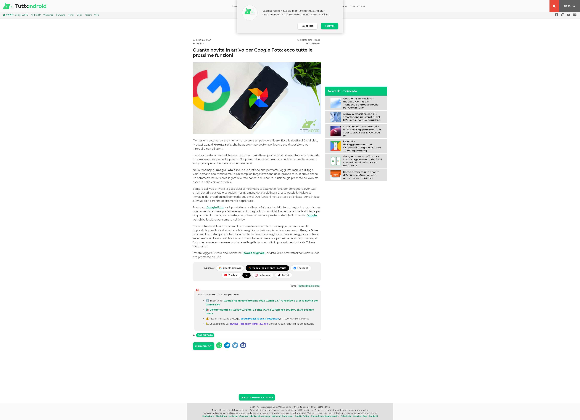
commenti (314, 43)
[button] (358, 7)
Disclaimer (221, 416)
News (235, 6)
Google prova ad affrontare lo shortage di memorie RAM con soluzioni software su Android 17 (362, 161)
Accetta (329, 26)
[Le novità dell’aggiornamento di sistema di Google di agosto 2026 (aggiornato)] (335, 145)
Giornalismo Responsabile (325, 416)
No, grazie (307, 26)
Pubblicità (346, 416)
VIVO (96, 15)
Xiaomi (88, 15)
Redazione (208, 416)
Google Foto (215, 207)
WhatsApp (48, 15)
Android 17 (36, 15)
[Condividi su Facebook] (243, 345)
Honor (71, 15)
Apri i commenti (203, 346)
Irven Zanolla (203, 40)
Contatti (373, 416)
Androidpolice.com (309, 285)
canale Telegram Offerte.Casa (249, 323)
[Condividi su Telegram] (227, 345)
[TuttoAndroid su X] (246, 275)
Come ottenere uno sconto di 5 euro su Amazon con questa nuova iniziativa (361, 174)
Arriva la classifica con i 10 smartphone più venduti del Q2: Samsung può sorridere (361, 117)
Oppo (79, 15)
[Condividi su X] (235, 345)
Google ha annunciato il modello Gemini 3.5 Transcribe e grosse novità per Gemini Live (361, 103)
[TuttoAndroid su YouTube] (568, 15)
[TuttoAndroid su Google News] (574, 15)
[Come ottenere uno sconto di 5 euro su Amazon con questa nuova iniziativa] (335, 174)
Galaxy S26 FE (21, 15)
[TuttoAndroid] (25, 6)
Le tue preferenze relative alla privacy (249, 416)
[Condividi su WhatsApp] (219, 345)
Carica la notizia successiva (257, 397)
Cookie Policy (302, 416)
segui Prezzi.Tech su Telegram (260, 318)
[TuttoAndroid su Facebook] (556, 15)
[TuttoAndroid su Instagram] (562, 15)
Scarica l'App (360, 416)
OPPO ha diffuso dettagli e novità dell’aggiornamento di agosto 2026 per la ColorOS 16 (362, 131)
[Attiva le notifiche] (554, 6)
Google (200, 43)
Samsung (60, 15)
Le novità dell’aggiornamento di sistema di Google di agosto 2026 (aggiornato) (362, 146)
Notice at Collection (282, 416)
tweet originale (254, 253)
